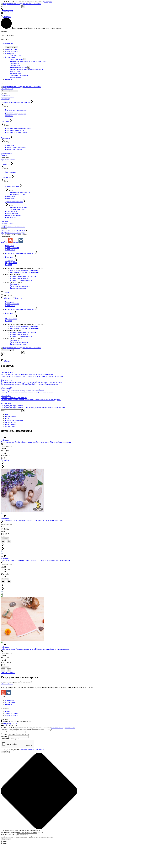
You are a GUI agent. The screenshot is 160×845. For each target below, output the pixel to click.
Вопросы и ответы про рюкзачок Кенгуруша (26, 69)
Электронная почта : (9, 734)
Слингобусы (14, 284)
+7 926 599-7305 (7, 11)
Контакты (14, 91)
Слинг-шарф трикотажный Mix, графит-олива (18, 560)
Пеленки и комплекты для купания (23, 276)
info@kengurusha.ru (10, 723)
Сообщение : (6, 739)
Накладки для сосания (18, 288)
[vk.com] (8, 695)
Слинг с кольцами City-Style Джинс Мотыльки (18, 442)
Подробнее (5, 460)
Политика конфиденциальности (63, 728)
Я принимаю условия (23, 750)
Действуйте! (47, 2)
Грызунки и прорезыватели (20, 286)
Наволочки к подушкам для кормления (24, 272)
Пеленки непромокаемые (19, 278)
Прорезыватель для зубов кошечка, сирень (17, 520)
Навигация (5, 91)
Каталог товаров (11, 47)
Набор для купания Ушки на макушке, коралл (18, 649)
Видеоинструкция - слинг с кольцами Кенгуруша (28, 61)
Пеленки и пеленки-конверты (21, 280)
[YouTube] (3, 695)
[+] (9, 541)
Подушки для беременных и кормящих (24, 270)
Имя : (3, 732)
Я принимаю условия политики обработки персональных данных (28, 837)
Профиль (4, 227)
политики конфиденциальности (32, 750)
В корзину (5, 538)
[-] (3, 541)
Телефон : (4, 736)
